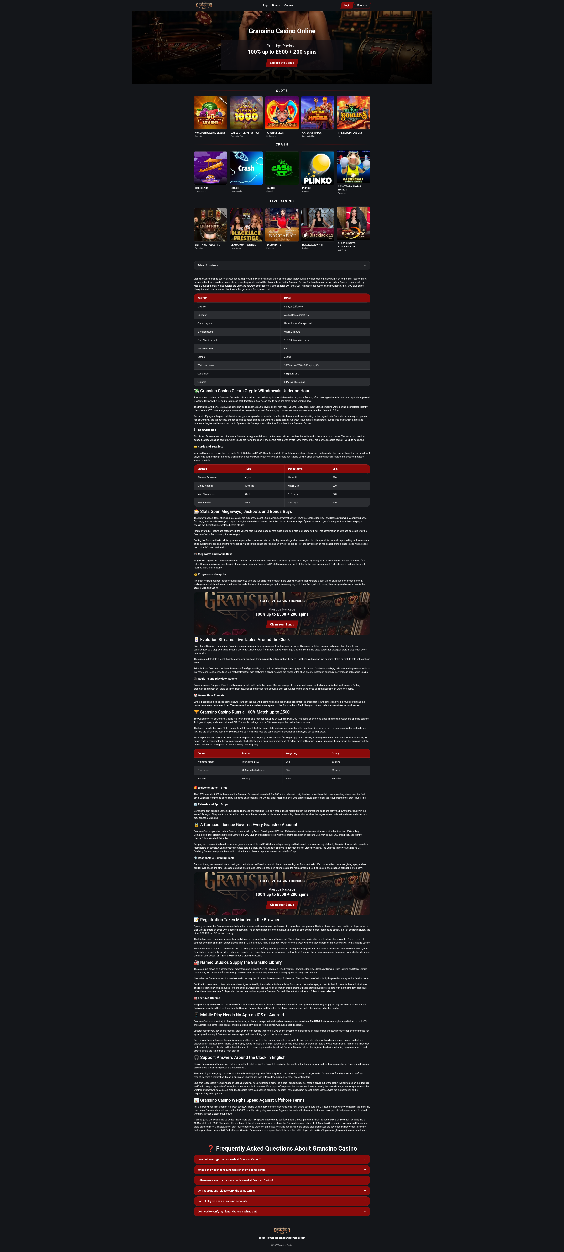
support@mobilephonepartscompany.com (282, 1237)
